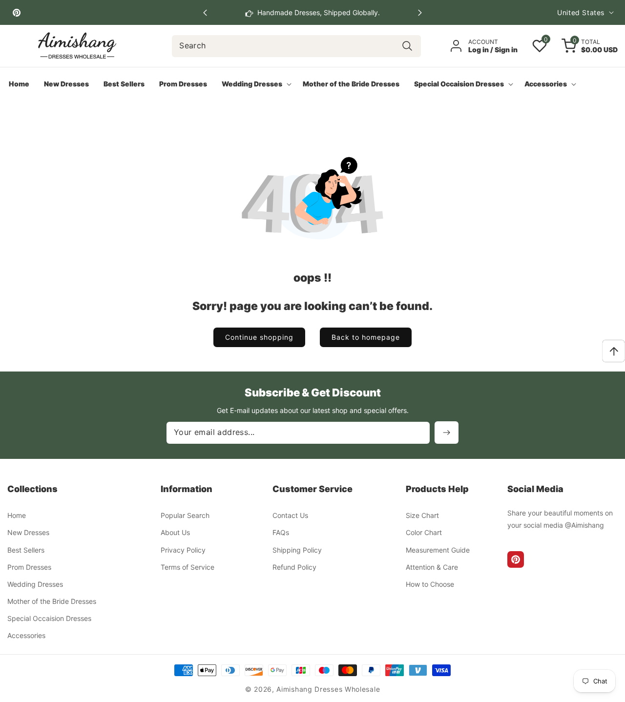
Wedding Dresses (35, 584)
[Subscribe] (446, 432)
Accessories (26, 635)
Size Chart (422, 515)
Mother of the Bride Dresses (51, 601)
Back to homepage (366, 337)
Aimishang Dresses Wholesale (328, 689)
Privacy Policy (183, 550)
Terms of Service (187, 567)
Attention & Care (432, 567)
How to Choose (430, 584)
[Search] (407, 46)
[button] (420, 12)
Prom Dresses (29, 567)
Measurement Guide (438, 550)
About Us (175, 532)
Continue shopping (259, 337)
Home (16, 515)
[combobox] (296, 46)
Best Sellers (25, 550)
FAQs (280, 532)
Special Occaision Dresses (49, 618)
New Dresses (28, 532)
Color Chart (424, 532)
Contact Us (290, 515)
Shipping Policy (297, 550)
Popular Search (185, 515)
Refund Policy (294, 567)
